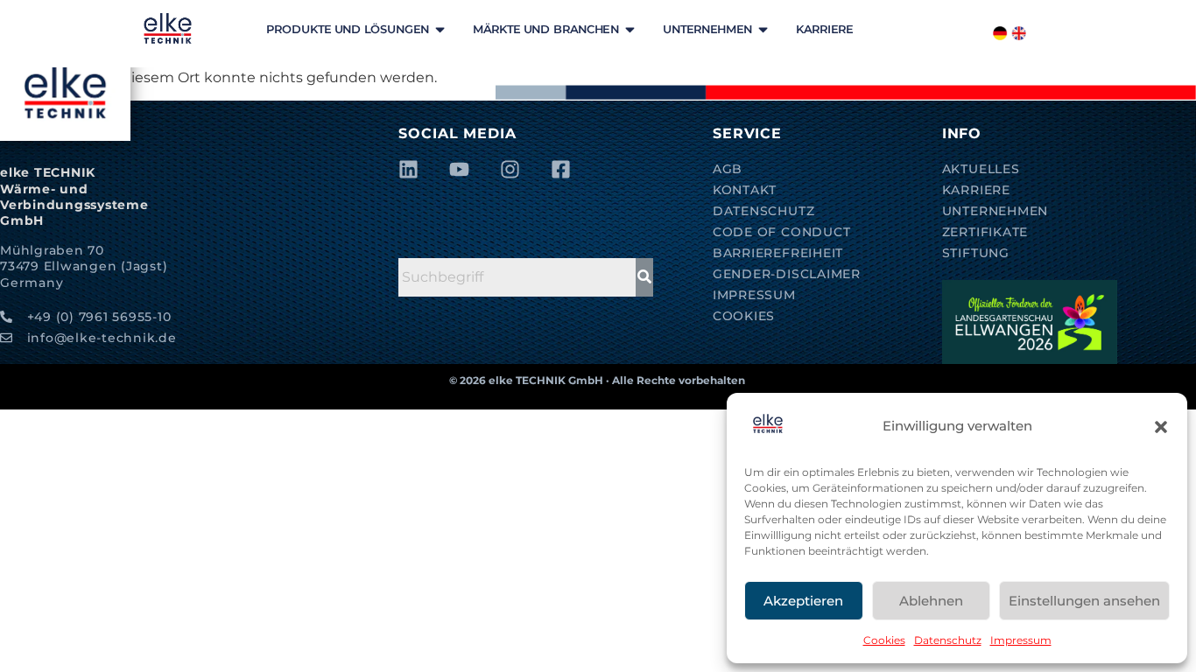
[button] (1161, 427)
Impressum (1021, 640)
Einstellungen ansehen (1084, 600)
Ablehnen (931, 600)
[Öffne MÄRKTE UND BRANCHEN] (630, 29)
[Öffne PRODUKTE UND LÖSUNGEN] (440, 29)
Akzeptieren (803, 600)
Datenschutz (947, 640)
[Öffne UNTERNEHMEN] (763, 29)
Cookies (884, 640)
